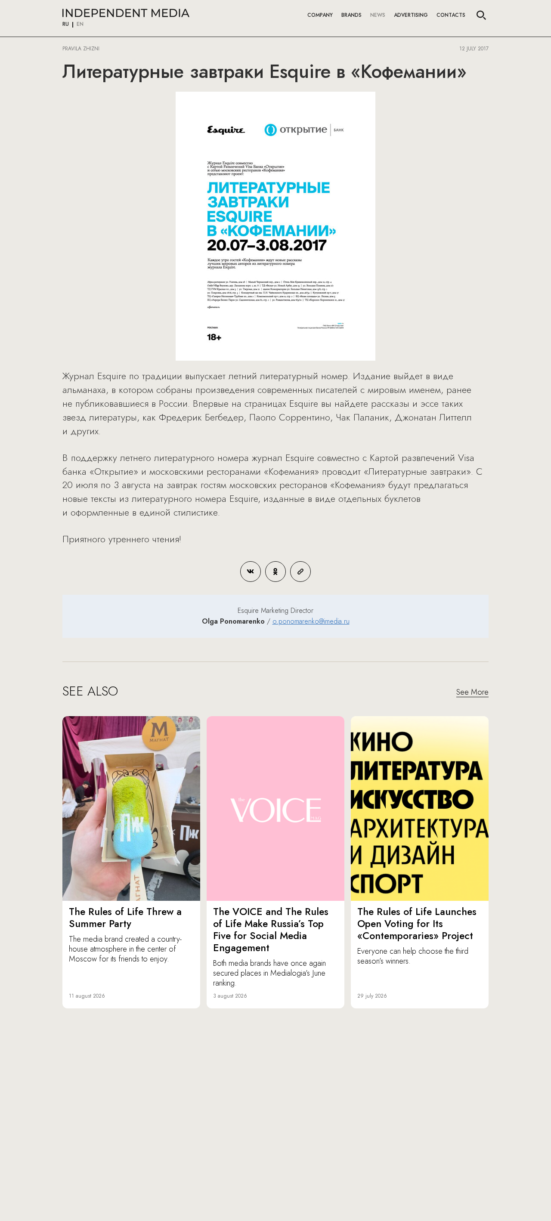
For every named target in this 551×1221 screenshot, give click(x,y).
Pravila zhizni (80, 49)
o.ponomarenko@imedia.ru (311, 621)
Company (320, 15)
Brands (351, 15)
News (377, 15)
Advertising (411, 15)
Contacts (450, 15)
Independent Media (125, 13)
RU (65, 24)
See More (472, 692)
